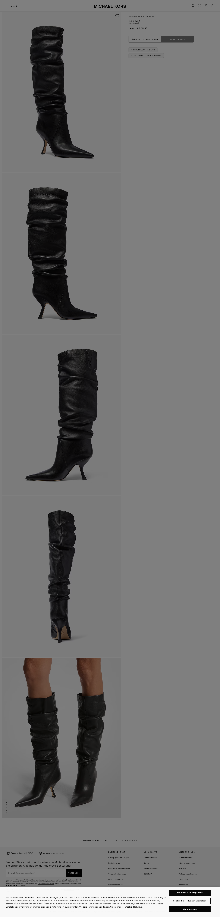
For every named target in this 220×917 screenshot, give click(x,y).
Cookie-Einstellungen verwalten (189, 900)
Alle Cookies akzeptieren (190, 892)
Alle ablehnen (190, 909)
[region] (110, 902)
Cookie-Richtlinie (133, 906)
